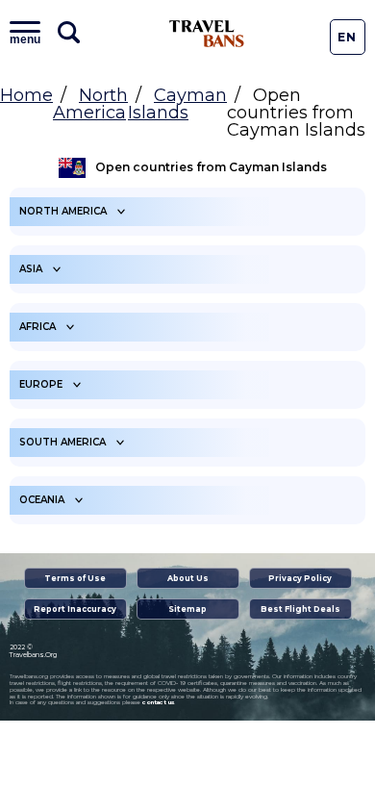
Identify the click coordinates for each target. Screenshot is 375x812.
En (347, 37)
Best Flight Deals (300, 609)
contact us (158, 702)
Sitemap (187, 609)
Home (26, 95)
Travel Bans (206, 33)
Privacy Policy (300, 578)
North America (90, 104)
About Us (188, 578)
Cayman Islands (177, 104)
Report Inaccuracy (75, 609)
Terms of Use (75, 578)
